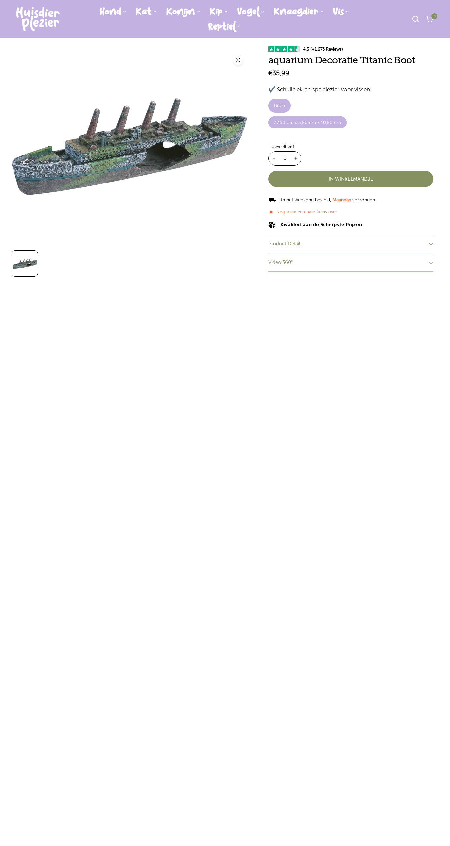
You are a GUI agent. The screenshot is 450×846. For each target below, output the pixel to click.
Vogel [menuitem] (248, 11)
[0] (428, 19)
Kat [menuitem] (144, 11)
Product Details (285, 244)
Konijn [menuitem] (180, 11)
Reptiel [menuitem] (221, 26)
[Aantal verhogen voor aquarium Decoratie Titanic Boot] (296, 158)
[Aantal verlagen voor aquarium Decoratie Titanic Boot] (274, 158)
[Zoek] (415, 19)
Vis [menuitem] (338, 11)
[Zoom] (238, 60)
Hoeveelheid (281, 146)
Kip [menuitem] (216, 11)
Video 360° (280, 262)
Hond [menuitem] (110, 11)
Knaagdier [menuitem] (296, 11)
